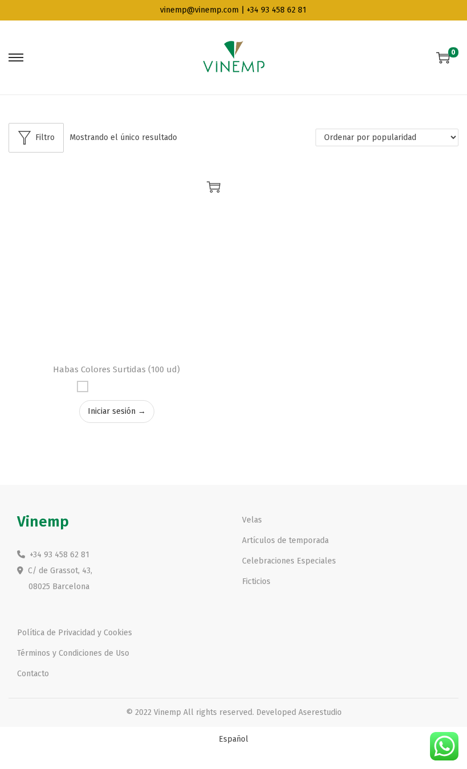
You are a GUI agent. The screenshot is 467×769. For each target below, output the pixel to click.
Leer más (213, 186)
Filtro (45, 137)
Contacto (33, 673)
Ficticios (256, 581)
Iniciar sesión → (117, 411)
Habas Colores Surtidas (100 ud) (116, 369)
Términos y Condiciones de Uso (73, 653)
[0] (443, 57)
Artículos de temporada (285, 540)
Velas (252, 520)
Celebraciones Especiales (289, 561)
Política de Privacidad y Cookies (74, 633)
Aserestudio (320, 712)
